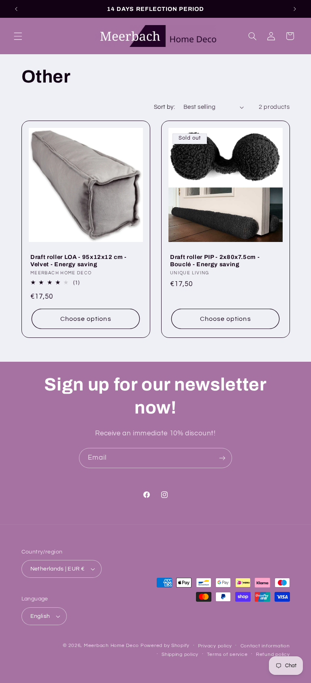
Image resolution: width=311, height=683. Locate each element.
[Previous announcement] (16, 9)
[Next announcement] (295, 9)
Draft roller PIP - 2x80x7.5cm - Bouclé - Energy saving (215, 260)
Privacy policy (215, 646)
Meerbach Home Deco (111, 645)
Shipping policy (180, 654)
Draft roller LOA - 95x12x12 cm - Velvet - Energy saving (78, 260)
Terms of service (227, 654)
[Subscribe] (222, 458)
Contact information (265, 646)
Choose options (85, 318)
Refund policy (273, 654)
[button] (18, 36)
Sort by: (164, 107)
